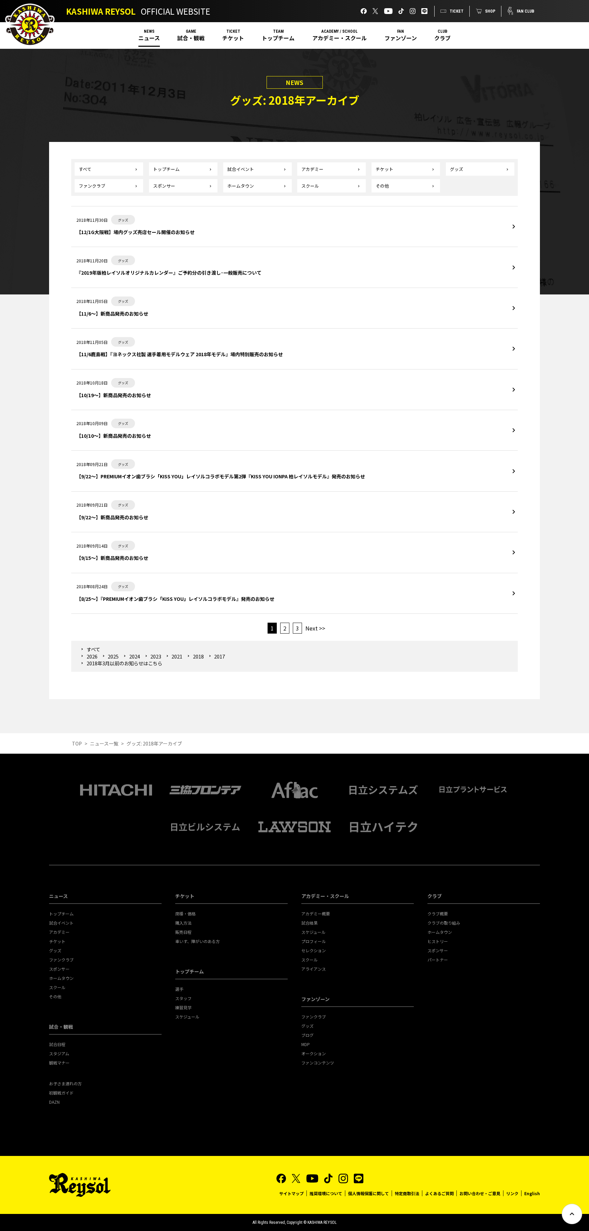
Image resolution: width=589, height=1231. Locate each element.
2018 (198, 656)
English (532, 1193)
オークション (313, 1053)
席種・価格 (185, 913)
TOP (77, 743)
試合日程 (57, 1044)
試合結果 (309, 923)
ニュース (149, 38)
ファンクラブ (92, 186)
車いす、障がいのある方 (197, 941)
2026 (92, 656)
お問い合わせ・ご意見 (479, 1193)
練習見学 (183, 1007)
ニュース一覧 (104, 743)
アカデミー (312, 169)
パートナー (437, 959)
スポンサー (164, 186)
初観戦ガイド (61, 1093)
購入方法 (183, 923)
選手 (179, 989)
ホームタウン (240, 186)
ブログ (307, 1035)
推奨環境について (325, 1193)
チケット (233, 38)
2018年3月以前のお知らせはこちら (124, 663)
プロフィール (313, 941)
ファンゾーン (400, 38)
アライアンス (313, 969)
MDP (305, 1044)
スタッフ (183, 998)
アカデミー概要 (315, 913)
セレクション (313, 950)
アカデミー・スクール (339, 38)
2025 (113, 656)
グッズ (456, 169)
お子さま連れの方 (65, 1083)
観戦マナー (59, 1063)
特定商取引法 (407, 1193)
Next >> (315, 628)
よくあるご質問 (439, 1193)
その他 (382, 186)
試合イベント (240, 169)
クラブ (442, 38)
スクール (310, 186)
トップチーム (278, 38)
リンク (512, 1193)
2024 (134, 656)
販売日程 (183, 932)
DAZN (54, 1102)
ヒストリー (437, 941)
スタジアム (59, 1053)
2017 (219, 656)
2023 (155, 656)
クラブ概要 (437, 913)
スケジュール (187, 1016)
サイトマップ (291, 1193)
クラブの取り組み (443, 923)
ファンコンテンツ (317, 1063)
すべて (85, 169)
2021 (176, 656)
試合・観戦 (191, 38)
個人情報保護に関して (368, 1193)
